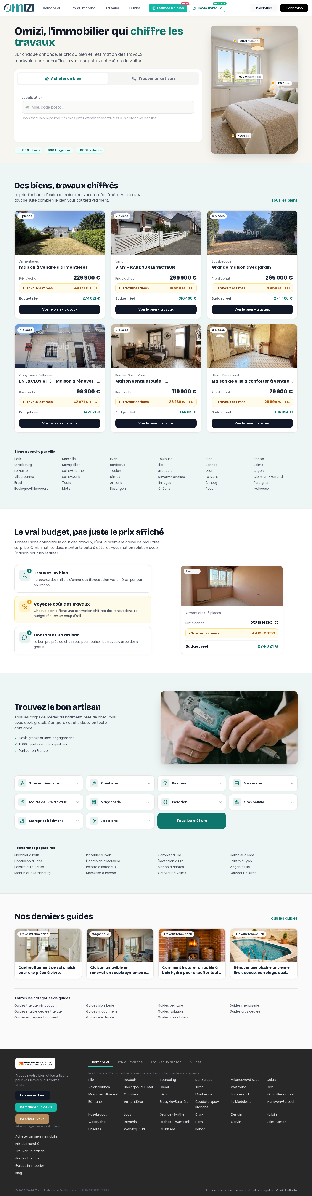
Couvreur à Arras (243, 873)
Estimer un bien (172, 7)
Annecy (212, 482)
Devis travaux (211, 7)
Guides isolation (170, 1011)
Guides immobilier (29, 1165)
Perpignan (262, 482)
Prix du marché (83, 8)
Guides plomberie (100, 1005)
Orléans (164, 488)
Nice (209, 459)
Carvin (236, 1121)
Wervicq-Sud (134, 1129)
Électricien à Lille (171, 861)
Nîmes (115, 476)
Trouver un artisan (156, 78)
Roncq (200, 1129)
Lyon (113, 459)
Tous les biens (284, 200)
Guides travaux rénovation (35, 1005)
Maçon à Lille (240, 867)
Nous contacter (235, 1190)
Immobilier (52, 8)
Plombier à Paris (27, 855)
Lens (270, 1087)
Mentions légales (261, 1190)
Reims (258, 464)
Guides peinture (170, 1005)
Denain (236, 1114)
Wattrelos (238, 1087)
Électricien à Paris (28, 861)
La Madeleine (241, 1101)
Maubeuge (203, 1094)
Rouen (211, 488)
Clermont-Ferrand (268, 476)
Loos (127, 1114)
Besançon (118, 488)
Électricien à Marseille (103, 861)
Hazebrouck (97, 1114)
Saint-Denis (71, 476)
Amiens (116, 482)
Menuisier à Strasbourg (32, 873)
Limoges (164, 482)
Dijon (209, 470)
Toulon (115, 470)
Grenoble (165, 470)
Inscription (264, 8)
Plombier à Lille (169, 855)
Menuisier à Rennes (101, 873)
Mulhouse (261, 488)
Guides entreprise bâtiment (36, 1017)
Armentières (134, 1101)
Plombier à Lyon (98, 855)
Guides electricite (100, 1017)
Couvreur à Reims (172, 873)
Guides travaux (27, 1158)
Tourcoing (168, 1079)
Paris (18, 459)
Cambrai (131, 1094)
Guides (135, 8)
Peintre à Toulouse (29, 867)
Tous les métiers (192, 820)
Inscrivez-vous (32, 1119)
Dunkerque (204, 1079)
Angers (259, 470)
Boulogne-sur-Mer (138, 1087)
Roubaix (130, 1079)
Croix (199, 1114)
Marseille (69, 459)
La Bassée (167, 1129)
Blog (18, 1173)
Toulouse (165, 459)
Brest (18, 482)
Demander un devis (36, 1107)
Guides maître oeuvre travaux (38, 1011)
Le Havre (21, 470)
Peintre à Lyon (241, 861)
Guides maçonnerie (102, 1011)
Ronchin (130, 1121)
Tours (66, 482)
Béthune (95, 1101)
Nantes (259, 459)
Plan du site (214, 1190)
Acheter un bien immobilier (37, 1136)
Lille (160, 464)
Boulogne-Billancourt (31, 488)
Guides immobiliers (173, 1017)
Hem (199, 1121)
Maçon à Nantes (171, 867)
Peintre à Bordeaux (101, 867)
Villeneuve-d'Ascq (245, 1079)
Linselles (94, 1129)
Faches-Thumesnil (175, 1121)
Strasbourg (23, 464)
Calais (271, 1079)
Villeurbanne (24, 476)
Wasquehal (97, 1121)
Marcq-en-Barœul (103, 1094)
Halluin (272, 1114)
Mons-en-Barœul (280, 1101)
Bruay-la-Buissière (174, 1101)
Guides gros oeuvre (245, 1011)
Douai (164, 1087)
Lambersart (240, 1094)
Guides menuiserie (244, 1005)
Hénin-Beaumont (280, 1094)
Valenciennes (99, 1087)
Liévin (164, 1094)
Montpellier (71, 464)
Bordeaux (117, 464)
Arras (199, 1087)
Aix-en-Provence (171, 476)
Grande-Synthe (172, 1114)
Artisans (112, 8)
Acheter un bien (66, 78)
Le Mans (212, 476)
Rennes (211, 464)
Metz (66, 488)
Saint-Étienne (73, 470)
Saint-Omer (276, 1121)
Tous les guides (283, 918)
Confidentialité (286, 1190)
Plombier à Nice (242, 855)
